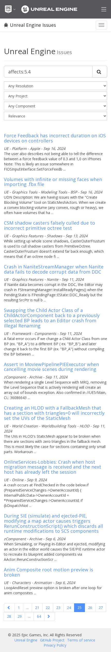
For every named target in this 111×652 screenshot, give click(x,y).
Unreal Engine (25, 640)
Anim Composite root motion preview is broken (48, 572)
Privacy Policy (55, 645)
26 (90, 607)
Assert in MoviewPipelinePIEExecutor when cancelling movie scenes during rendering (51, 366)
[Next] (49, 616)
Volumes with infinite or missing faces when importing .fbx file (53, 182)
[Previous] (9, 607)
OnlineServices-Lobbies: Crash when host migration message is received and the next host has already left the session (52, 467)
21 (37, 607)
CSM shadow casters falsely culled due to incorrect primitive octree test (49, 225)
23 (58, 607)
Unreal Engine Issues (33, 25)
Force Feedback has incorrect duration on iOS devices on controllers (55, 138)
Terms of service (81, 640)
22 (48, 607)
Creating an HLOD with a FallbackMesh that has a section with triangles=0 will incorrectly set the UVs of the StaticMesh (54, 413)
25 (79, 607)
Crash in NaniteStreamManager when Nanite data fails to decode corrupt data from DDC (54, 269)
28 (9, 616)
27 (101, 607)
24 (69, 607)
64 (39, 616)
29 (20, 616)
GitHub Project (52, 640)
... (27, 607)
